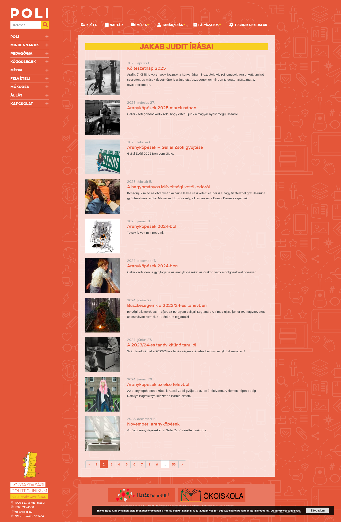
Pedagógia (21, 53)
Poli (14, 36)
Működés (19, 86)
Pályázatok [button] (208, 25)
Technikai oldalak (251, 25)
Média (16, 70)
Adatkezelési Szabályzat (286, 510)
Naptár (116, 25)
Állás (16, 95)
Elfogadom (318, 510)
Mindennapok (24, 45)
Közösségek (23, 61)
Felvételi (20, 78)
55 (174, 464)
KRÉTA (92, 25)
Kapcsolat (21, 103)
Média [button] (142, 25)
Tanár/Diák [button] (172, 25)
